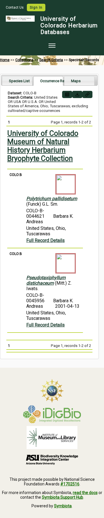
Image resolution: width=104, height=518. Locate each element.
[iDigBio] (52, 414)
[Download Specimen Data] (77, 94)
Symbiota (63, 506)
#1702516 (69, 484)
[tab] (17, 80)
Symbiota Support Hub (62, 497)
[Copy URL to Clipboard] (87, 94)
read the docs (85, 492)
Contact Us (15, 7)
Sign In (36, 7)
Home (5, 60)
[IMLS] (52, 437)
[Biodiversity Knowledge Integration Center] (52, 459)
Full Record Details (45, 240)
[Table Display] (67, 94)
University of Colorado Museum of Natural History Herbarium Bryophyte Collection (42, 146)
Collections (24, 60)
